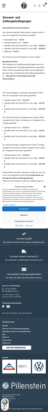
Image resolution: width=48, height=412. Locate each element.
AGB (3, 334)
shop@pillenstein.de (11, 291)
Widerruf (5, 337)
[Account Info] (39, 5)
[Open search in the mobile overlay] (35, 5)
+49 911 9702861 (10, 289)
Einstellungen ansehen (24, 221)
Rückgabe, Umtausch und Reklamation (16, 331)
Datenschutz (19, 225)
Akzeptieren (24, 209)
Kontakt (5, 326)
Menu (4, 7)
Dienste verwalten (9, 204)
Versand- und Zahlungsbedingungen (15, 328)
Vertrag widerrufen (16, 348)
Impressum (29, 225)
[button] (45, 187)
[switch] (5, 409)
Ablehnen (24, 215)
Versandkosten (27, 313)
